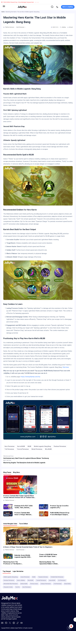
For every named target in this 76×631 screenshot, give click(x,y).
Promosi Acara (34, 583)
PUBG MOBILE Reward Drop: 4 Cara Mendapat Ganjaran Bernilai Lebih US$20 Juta (23, 2)
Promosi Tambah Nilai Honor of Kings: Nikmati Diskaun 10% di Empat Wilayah (22, 514)
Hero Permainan (9, 446)
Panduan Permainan (60, 446)
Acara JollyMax (21, 580)
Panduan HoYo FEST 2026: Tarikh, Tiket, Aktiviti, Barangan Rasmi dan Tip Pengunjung (23, 507)
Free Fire (17, 587)
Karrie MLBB (21, 446)
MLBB (29, 446)
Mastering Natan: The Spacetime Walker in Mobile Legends (49, 563)
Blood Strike (67, 583)
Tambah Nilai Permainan (57, 577)
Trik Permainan (9, 449)
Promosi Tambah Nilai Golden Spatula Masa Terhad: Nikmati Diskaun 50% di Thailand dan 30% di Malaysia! (18, 496)
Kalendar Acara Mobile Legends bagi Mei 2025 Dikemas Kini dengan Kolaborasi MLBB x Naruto (23, 556)
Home (2, 11)
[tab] (4, 27)
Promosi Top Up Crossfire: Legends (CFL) (59, 506)
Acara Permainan (25, 577)
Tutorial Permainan (23, 449)
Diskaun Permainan (46, 583)
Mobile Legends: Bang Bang (42, 446)
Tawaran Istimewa (43, 577)
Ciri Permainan (62, 580)
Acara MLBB (52, 580)
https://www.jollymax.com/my (30, 377)
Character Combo (8, 587)
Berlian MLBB (24, 583)
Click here (65, 367)
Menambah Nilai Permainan (11, 583)
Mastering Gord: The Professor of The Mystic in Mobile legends (12, 563)
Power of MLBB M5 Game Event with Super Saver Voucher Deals (48, 555)
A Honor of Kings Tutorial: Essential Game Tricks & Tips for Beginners (27, 547)
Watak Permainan (37, 449)
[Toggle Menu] (4, 6)
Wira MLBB (48, 449)
